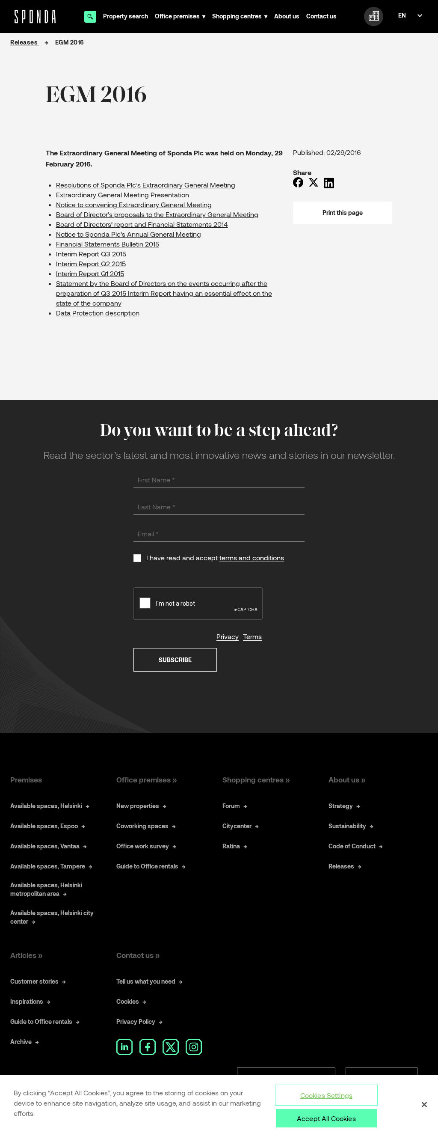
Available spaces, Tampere (47, 866)
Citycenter (237, 826)
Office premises (177, 16)
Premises (26, 779)
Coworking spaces (142, 826)
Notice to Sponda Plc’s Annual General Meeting (128, 234)
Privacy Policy (135, 1021)
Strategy (340, 805)
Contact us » (138, 955)
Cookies (127, 1001)
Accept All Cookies (326, 1118)
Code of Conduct (352, 846)
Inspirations (26, 1001)
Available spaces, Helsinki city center (52, 917)
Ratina (231, 846)
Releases (24, 42)
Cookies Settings (326, 1095)
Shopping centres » (256, 779)
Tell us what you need (145, 981)
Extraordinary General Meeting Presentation (122, 194)
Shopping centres (237, 16)
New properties (137, 805)
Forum (231, 805)
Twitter (171, 1047)
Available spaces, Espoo (44, 826)
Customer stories (34, 981)
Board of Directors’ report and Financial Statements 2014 (142, 224)
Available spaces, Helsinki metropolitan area (46, 889)
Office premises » (146, 779)
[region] (219, 1105)
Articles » (26, 955)
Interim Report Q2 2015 (91, 263)
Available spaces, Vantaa (45, 846)
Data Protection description (97, 313)
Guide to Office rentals (147, 866)
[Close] (424, 1104)
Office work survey (142, 846)
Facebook (147, 1047)
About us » (346, 779)
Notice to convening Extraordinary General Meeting (134, 204)
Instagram (194, 1047)
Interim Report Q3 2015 (91, 254)
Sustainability (347, 826)
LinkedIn (124, 1047)
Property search (125, 16)
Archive (21, 1041)
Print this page (343, 212)
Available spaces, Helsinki (46, 805)
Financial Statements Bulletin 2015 (107, 244)
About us (286, 16)
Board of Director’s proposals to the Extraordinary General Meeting (157, 214)
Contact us (321, 16)
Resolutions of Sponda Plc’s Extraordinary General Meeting (145, 185)
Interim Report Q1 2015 (90, 273)
